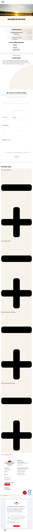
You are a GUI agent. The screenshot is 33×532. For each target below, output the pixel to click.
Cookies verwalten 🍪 (5, 529)
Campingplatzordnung (7, 477)
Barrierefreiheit (6, 474)
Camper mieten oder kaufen (21, 474)
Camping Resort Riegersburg (21, 471)
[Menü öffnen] (31, 2)
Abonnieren (7, 484)
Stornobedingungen (7, 479)
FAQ (5, 476)
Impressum (6, 471)
